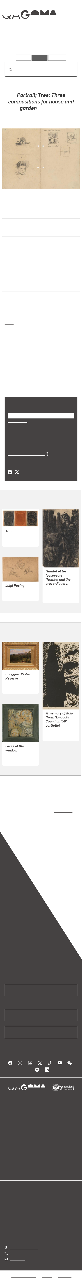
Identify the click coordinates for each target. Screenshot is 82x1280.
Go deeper (65, 43)
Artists (40, 43)
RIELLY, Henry (14, 684)
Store (8, 1167)
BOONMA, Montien (17, 536)
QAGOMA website (17, 1162)
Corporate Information (44, 1277)
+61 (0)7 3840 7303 (23, 1250)
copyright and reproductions (53, 815)
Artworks (15, 43)
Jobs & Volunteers (23, 1272)
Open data (11, 1157)
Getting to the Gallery (24, 1244)
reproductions (62, 811)
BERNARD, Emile (57, 593)
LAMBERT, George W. (19, 591)
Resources (57, 58)
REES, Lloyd (33, 119)
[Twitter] (16, 472)
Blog (46, 1157)
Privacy (47, 1272)
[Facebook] (10, 472)
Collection (29, 28)
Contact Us (17, 1255)
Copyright (64, 1272)
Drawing (10, 304)
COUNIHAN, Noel (57, 731)
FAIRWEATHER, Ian (18, 756)
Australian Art (15, 268)
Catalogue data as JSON (25, 454)
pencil (9, 323)
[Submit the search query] (7, 70)
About (47, 1162)
